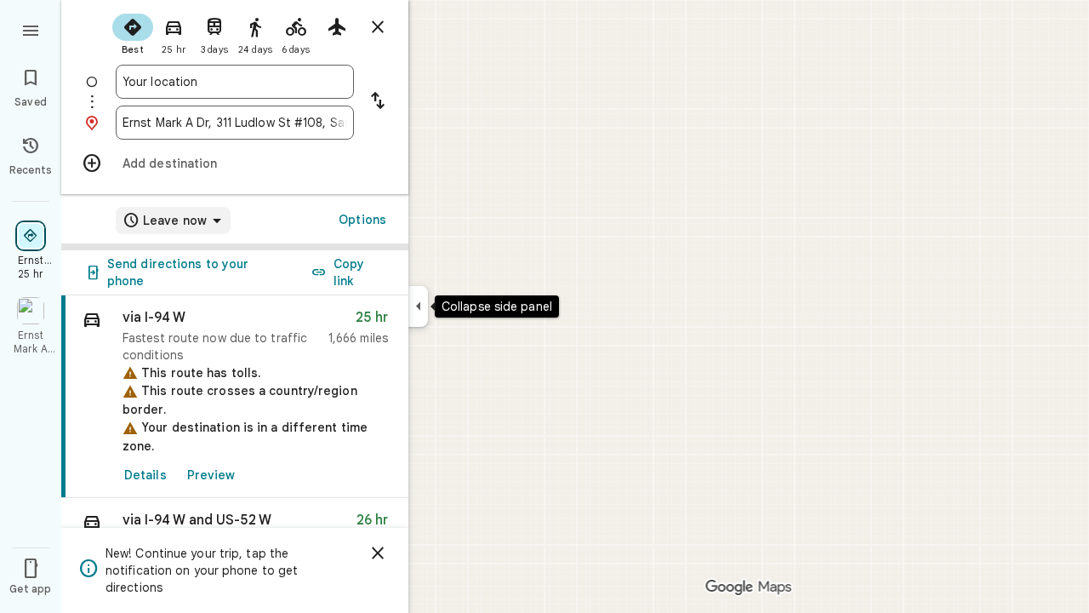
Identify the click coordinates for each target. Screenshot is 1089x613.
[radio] (132, 32)
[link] (234, 396)
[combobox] (235, 82)
